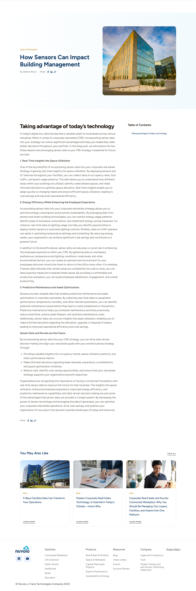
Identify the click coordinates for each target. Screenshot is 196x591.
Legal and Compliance (151, 555)
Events (116, 564)
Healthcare (50, 568)
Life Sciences (52, 559)
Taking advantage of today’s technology (149, 133)
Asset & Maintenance (97, 571)
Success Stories (121, 568)
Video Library (119, 559)
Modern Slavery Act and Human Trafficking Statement (152, 567)
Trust (142, 559)
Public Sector (52, 564)
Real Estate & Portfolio (97, 555)
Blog (115, 555)
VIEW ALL (171, 454)
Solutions (50, 549)
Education (50, 577)
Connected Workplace (56, 555)
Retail (48, 573)
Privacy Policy (173, 549)
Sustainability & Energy (97, 576)
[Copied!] (55, 72)
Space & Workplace (96, 559)
